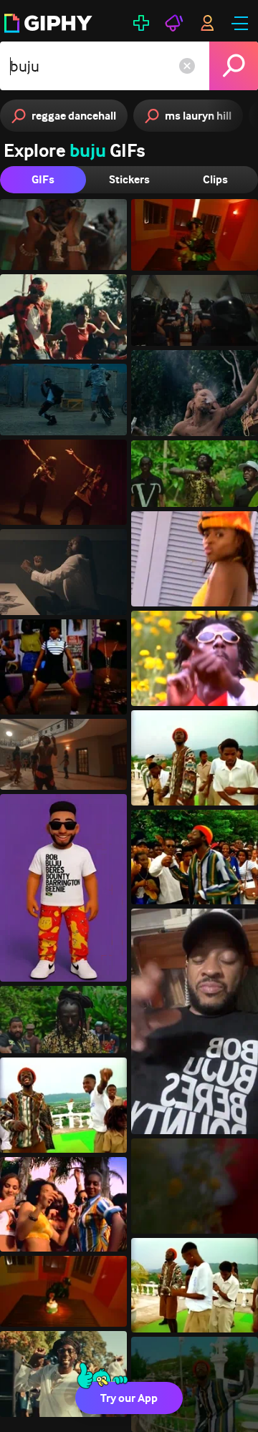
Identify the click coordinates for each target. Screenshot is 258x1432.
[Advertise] (174, 23)
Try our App (129, 1398)
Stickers (129, 179)
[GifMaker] (141, 23)
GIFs (43, 179)
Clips (215, 179)
